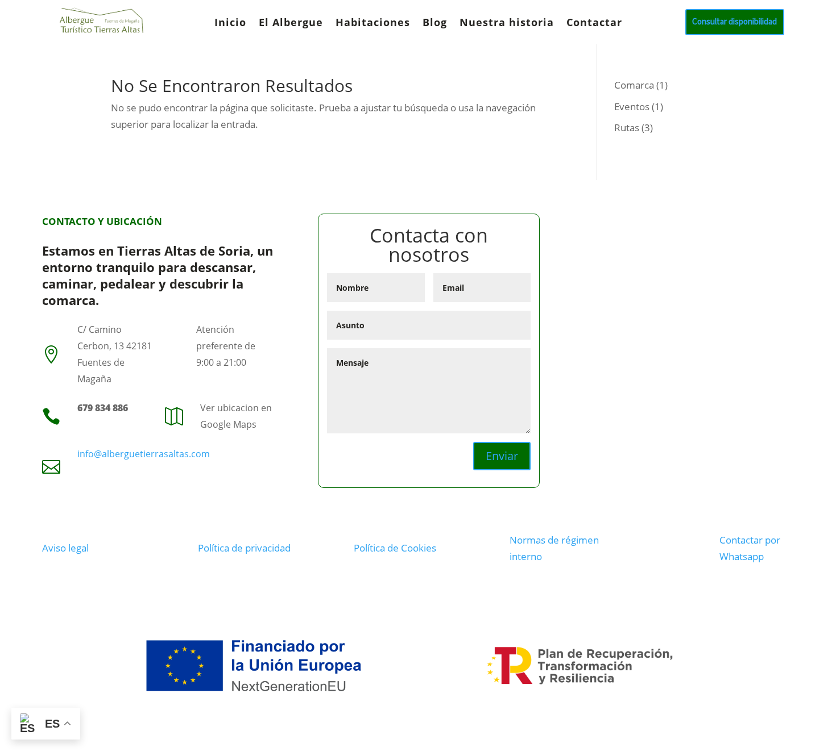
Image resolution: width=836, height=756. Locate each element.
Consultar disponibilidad (734, 22)
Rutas (626, 127)
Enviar (502, 455)
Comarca (634, 84)
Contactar (594, 23)
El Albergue (291, 23)
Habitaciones (373, 23)
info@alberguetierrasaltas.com (143, 454)
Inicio (230, 23)
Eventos (631, 106)
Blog (435, 23)
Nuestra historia (507, 23)
